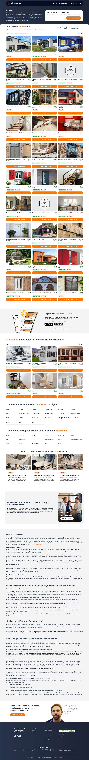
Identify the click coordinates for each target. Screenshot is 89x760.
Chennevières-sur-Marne (76, 439)
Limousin (8, 417)
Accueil (9, 6)
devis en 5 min (38, 544)
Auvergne (34, 409)
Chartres (73, 435)
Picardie (8, 422)
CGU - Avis (38, 757)
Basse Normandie (49, 409)
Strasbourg (21, 435)
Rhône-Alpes (35, 422)
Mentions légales (30, 757)
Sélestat (59, 439)
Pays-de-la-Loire (74, 417)
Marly (46, 443)
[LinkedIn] (20, 736)
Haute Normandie (49, 413)
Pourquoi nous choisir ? (61, 3)
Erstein (59, 443)
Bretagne (73, 409)
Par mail (60, 736)
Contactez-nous (47, 737)
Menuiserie (11, 472)
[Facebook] (15, 736)
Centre (7, 413)
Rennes (33, 435)
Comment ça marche (48, 730)
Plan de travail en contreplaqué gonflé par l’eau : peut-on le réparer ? (17, 477)
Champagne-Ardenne (24, 413)
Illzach (20, 443)
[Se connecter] (80, 3)
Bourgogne (60, 409)
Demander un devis (47, 734)
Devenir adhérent (47, 739)
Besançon (47, 435)
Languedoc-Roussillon (76, 413)
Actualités (34, 734)
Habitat (33, 730)
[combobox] (13, 30)
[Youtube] (18, 736)
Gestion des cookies (58, 757)
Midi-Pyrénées (35, 417)
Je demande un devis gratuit (73, 18)
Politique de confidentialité (46, 757)
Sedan (7, 443)
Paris (7, 435)
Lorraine (21, 417)
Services (34, 732)
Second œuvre (14, 6)
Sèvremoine (22, 439)
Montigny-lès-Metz (49, 439)
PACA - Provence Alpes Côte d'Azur (63, 418)
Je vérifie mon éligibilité (16, 714)
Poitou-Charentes (23, 422)
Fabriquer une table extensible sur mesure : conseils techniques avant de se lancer (44, 477)
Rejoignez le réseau (66, 518)
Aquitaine (21, 409)
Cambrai (8, 439)
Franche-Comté (35, 413)
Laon (33, 439)
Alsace (7, 409)
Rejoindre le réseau (47, 732)
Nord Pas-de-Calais (49, 417)
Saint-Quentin (61, 435)
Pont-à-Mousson (36, 443)
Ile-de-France (61, 413)
